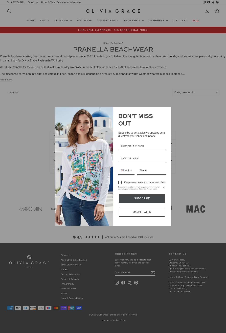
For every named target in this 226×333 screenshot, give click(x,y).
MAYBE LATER (142, 212)
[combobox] (126, 170)
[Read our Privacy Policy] (164, 187)
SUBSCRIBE (142, 198)
